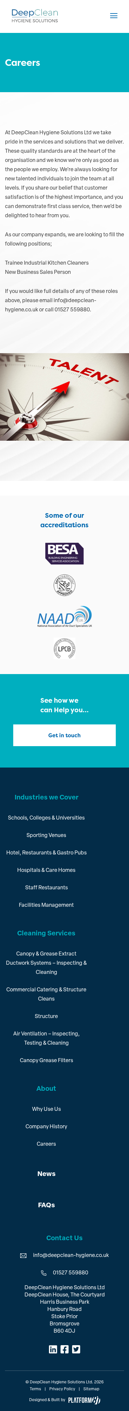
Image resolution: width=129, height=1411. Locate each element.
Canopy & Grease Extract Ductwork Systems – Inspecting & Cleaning (46, 963)
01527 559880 (70, 1273)
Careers (46, 1144)
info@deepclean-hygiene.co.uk (71, 1255)
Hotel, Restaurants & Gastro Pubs (46, 853)
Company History (46, 1127)
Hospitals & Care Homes (46, 870)
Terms (35, 1389)
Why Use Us (46, 1109)
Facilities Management (46, 905)
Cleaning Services (46, 933)
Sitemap (91, 1389)
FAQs (46, 1205)
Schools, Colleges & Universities (46, 818)
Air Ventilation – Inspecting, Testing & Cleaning (46, 1039)
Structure (46, 1016)
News (46, 1174)
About (46, 1089)
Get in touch (64, 735)
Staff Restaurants (46, 888)
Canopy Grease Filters (46, 1060)
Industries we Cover (46, 798)
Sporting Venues (46, 835)
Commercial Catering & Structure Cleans (46, 994)
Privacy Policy (62, 1389)
